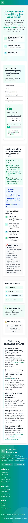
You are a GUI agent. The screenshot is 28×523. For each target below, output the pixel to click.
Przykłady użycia (5, 494)
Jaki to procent (4, 474)
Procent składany (5, 481)
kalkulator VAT (15, 439)
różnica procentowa (11, 436)
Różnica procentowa (6, 477)
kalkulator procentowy (17, 362)
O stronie (3, 503)
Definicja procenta (5, 489)
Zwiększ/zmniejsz (5, 479)
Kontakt (3, 505)
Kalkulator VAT (20, 464)
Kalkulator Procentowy (11, 450)
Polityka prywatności (6, 508)
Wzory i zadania (5, 491)
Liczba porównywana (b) (12, 95)
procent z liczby (18, 434)
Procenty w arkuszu (6, 496)
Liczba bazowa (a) (10, 85)
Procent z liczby (10, 378)
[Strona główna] (3, 2)
